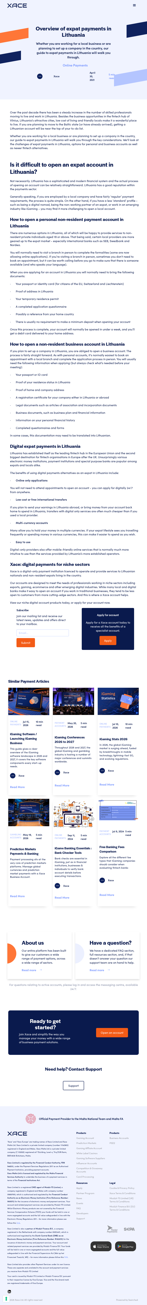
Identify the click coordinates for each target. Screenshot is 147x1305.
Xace (57, 76)
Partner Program (85, 1193)
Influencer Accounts (86, 1163)
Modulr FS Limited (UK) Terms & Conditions (122, 1200)
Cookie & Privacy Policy (122, 1188)
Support (73, 1085)
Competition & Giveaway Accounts (89, 1170)
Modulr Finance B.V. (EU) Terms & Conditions (122, 1208)
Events (79, 1203)
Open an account (112, 1032)
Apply (108, 640)
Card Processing (85, 1176)
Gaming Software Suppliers (90, 1158)
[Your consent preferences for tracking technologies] (6, 1298)
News (79, 1198)
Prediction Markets (86, 1143)
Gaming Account (85, 1138)
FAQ (78, 1208)
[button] (134, 5)
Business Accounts (119, 1138)
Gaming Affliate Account (89, 1148)
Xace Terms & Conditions (123, 1193)
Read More (17, 787)
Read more (29, 970)
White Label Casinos (87, 1153)
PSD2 (112, 1143)
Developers (82, 1213)
